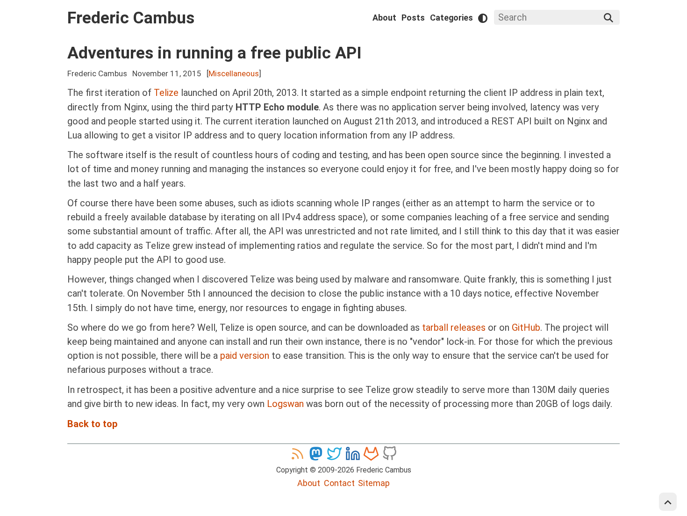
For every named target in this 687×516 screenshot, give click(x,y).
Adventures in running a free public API (214, 53)
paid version (244, 355)
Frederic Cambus (130, 18)
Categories (451, 17)
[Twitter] (334, 453)
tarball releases (454, 327)
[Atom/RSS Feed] (297, 453)
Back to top (92, 423)
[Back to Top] (668, 502)
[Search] (608, 17)
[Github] (389, 453)
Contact (339, 483)
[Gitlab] (371, 453)
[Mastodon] (315, 453)
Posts (413, 17)
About (384, 17)
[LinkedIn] (352, 453)
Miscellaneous (233, 73)
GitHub (526, 327)
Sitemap (374, 483)
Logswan (285, 403)
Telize (166, 92)
